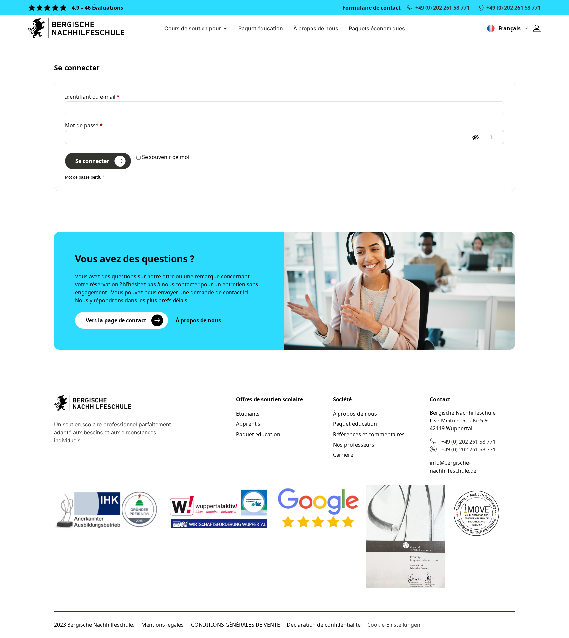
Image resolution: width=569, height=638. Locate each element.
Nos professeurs (353, 444)
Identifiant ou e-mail (106, 96)
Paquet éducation (258, 434)
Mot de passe (98, 125)
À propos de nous (355, 413)
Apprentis (248, 423)
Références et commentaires (369, 434)
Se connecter (92, 161)
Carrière (343, 454)
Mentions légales (162, 624)
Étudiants (248, 413)
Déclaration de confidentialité (324, 624)
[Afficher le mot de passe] (481, 137)
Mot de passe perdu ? (84, 177)
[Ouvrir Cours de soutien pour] (225, 28)
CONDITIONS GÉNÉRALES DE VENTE (235, 624)
